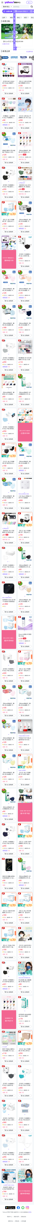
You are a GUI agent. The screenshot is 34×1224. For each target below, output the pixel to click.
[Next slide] (15, 70)
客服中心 (9, 1216)
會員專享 (14, 41)
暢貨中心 (14, 19)
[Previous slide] (3, 70)
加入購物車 (10, 93)
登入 (29, 2)
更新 (30, 1212)
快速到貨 (14, 22)
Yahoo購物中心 (12, 2)
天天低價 (14, 26)
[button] (18, 47)
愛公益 (14, 45)
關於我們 (16, 1216)
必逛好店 (14, 34)
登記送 (14, 15)
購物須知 (23, 1216)
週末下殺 (14, 37)
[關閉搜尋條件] (11, 6)
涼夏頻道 (14, 30)
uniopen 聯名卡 (22, 11)
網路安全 (10, 1221)
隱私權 (17, 1221)
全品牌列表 (29, 51)
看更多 (14, 48)
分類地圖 (23, 1221)
